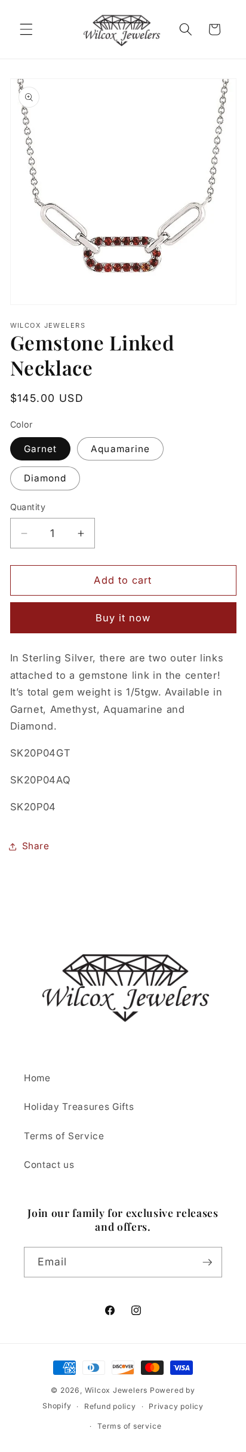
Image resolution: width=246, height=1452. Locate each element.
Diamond (45, 478)
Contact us (49, 1164)
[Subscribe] (207, 1262)
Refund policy (110, 1406)
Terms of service (129, 1426)
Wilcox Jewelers (116, 1390)
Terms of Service (64, 1136)
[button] (26, 29)
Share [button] (36, 846)
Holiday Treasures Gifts (79, 1106)
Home (37, 1078)
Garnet (40, 448)
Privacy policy (176, 1406)
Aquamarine (120, 448)
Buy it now (123, 618)
